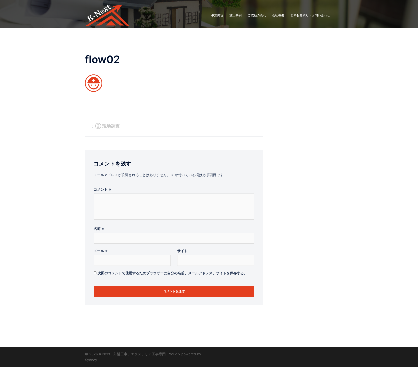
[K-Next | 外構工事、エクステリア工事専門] (107, 15)
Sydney (91, 360)
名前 (99, 228)
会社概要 (278, 15)
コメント (102, 189)
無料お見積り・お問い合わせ (310, 15)
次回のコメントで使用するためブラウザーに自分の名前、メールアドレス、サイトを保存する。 (172, 273)
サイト (182, 251)
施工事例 (235, 15)
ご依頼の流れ (257, 15)
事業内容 (217, 15)
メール (101, 251)
